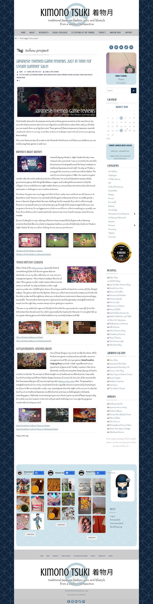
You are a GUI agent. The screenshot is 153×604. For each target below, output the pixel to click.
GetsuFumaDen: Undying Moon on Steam (33, 425)
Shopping (112, 229)
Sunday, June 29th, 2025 (34, 72)
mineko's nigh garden (45, 75)
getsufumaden (34, 75)
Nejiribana (113, 385)
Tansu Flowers (115, 338)
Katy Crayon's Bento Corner (120, 374)
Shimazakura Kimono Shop (120, 425)
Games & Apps (49, 72)
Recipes (111, 221)
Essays (111, 194)
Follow (40, 473)
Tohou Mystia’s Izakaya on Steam (29, 337)
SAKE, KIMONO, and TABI (120, 316)
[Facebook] (111, 47)
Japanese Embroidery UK (119, 367)
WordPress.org (116, 527)
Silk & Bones (114, 327)
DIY (109, 183)
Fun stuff (112, 202)
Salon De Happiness (117, 320)
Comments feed (116, 523)
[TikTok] (126, 47)
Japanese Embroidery (117, 364)
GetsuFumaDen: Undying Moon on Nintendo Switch (37, 429)
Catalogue (112, 175)
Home (41, 556)
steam (81, 75)
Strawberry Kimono (117, 334)
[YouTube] (121, 47)
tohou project (88, 75)
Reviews (56, 72)
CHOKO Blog (114, 281)
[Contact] (131, 47)
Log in (112, 516)
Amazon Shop (102, 556)
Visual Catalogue (66, 556)
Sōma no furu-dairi (66, 381)
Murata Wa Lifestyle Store (120, 414)
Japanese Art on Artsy (118, 407)
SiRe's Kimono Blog (117, 331)
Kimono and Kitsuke (117, 295)
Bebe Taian (113, 278)
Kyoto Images (114, 378)
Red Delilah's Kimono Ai (119, 313)
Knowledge (112, 210)
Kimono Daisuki (115, 299)
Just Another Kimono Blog (119, 285)
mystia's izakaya (57, 75)
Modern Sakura (115, 411)
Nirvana (76, 594)
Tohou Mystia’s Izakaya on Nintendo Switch (33, 341)
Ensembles (112, 191)
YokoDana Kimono (116, 432)
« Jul (108, 138)
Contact (93, 556)
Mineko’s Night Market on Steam (29, 251)
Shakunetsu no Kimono (118, 324)
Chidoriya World (115, 404)
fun (24, 75)
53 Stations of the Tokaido (80, 556)
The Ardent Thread (117, 388)
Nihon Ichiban (114, 418)
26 (121, 130)
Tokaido (111, 233)
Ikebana (111, 206)
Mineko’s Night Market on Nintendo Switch (33, 254)
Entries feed (115, 520)
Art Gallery (112, 171)
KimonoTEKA (114, 309)
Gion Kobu (113, 360)
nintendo (64, 75)
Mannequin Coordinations (118, 214)
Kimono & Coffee (116, 292)
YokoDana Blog (115, 345)
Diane (21, 72)
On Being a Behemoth (117, 218)
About (48, 556)
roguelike (76, 75)
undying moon (21, 78)
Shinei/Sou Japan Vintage (119, 429)
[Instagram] (116, 47)
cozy (20, 75)
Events (111, 198)
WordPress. (83, 594)
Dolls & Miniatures (115, 187)
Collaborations (114, 179)
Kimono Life (114, 302)
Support (110, 556)
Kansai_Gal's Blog (116, 371)
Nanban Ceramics (116, 381)
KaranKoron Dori (116, 288)
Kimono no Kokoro (116, 306)
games (27, 75)
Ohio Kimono (114, 421)
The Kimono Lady (116, 341)
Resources (55, 556)
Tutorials (112, 237)
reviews (70, 75)
